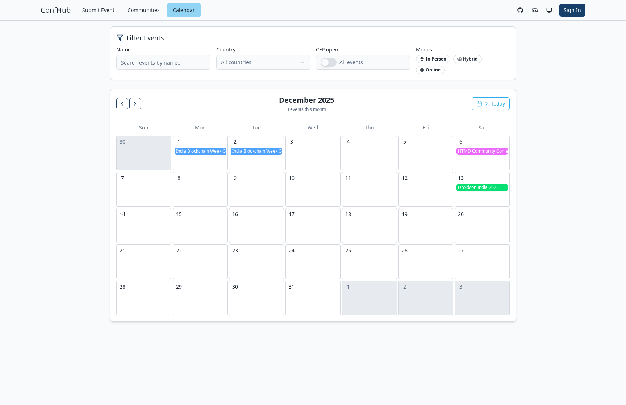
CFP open (327, 49)
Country (225, 49)
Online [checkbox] (433, 70)
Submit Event (98, 10)
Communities (144, 10)
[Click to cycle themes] (549, 10)
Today (498, 103)
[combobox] (263, 62)
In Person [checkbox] (436, 59)
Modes (424, 49)
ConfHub (56, 10)
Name (123, 49)
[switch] (329, 62)
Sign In (572, 10)
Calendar (184, 10)
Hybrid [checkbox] (470, 59)
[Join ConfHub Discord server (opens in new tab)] (534, 10)
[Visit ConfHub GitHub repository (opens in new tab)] (520, 10)
